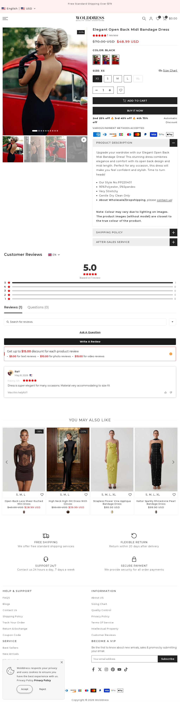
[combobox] (172, 321)
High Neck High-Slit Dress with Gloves (68, 502)
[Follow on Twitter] (100, 669)
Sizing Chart (99, 604)
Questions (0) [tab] (38, 307)
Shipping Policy (13, 616)
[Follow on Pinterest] (113, 669)
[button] (18, 8)
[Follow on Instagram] (106, 669)
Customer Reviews (103, 635)
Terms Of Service (102, 622)
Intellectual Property (104, 628)
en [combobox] (54, 254)
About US (97, 597)
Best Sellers (10, 647)
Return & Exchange (15, 628)
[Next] (80, 81)
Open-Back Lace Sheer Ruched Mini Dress (24, 502)
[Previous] (9, 81)
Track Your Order (14, 622)
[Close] (61, 662)
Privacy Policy (100, 616)
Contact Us (10, 610)
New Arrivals (11, 653)
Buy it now (135, 110)
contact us (164, 200)
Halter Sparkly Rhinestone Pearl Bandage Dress (156, 502)
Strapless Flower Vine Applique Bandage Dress (112, 502)
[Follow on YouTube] (119, 669)
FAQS (6, 597)
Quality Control (101, 610)
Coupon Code (12, 635)
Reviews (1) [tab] (13, 307)
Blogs (6, 604)
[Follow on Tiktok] (126, 669)
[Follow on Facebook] (93, 669)
